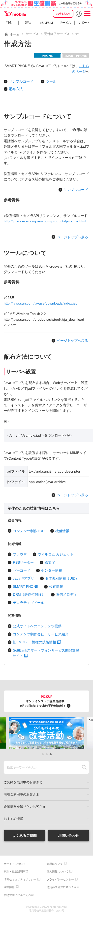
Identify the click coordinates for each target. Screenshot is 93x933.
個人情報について (57, 871)
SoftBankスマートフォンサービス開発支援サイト (46, 653)
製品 (28, 22)
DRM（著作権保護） (29, 594)
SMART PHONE (25, 586)
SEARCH (84, 767)
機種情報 (62, 531)
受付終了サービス (57, 34)
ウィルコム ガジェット (55, 554)
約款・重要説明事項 (16, 871)
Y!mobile (15, 13)
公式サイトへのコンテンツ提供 (37, 626)
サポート (84, 22)
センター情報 (51, 570)
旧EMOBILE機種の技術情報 (34, 642)
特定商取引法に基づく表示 (63, 887)
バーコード (21, 570)
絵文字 (50, 562)
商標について (55, 863)
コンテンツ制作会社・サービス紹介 (40, 634)
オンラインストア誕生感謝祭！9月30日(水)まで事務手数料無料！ (43, 701)
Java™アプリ (23, 578)
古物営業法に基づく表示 (19, 895)
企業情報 (9, 887)
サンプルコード (21, 81)
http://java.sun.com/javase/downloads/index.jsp (40, 303)
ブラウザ (20, 554)
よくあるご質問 (24, 835)
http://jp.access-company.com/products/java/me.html (45, 221)
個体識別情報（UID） (62, 578)
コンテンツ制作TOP (28, 531)
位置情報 (56, 586)
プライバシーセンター (60, 879)
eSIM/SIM (46, 23)
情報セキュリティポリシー (20, 879)
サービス (65, 22)
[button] (43, 754)
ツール (51, 81)
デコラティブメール (28, 603)
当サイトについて (15, 863)
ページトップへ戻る (72, 237)
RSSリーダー (23, 562)
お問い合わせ (68, 835)
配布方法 (16, 89)
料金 (9, 22)
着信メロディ (66, 594)
